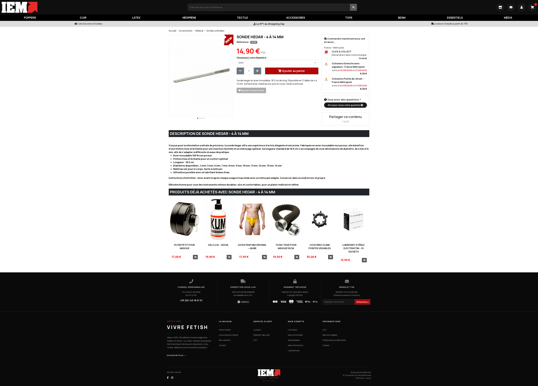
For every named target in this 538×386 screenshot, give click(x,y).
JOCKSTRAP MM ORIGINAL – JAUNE (252, 246)
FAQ (255, 340)
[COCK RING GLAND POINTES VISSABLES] (319, 219)
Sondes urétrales (215, 30)
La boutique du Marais (228, 335)
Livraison (257, 329)
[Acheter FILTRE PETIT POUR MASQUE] (195, 257)
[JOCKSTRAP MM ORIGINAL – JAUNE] (252, 219)
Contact (222, 345)
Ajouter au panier (293, 71)
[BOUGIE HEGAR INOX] (201, 75)
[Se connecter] (522, 7)
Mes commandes (295, 335)
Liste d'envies (294, 350)
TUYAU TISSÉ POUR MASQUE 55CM (285, 246)
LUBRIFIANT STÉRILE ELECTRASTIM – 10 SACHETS (353, 248)
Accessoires (185, 30)
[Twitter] (345, 121)
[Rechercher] (353, 7)
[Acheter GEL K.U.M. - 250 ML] (229, 257)
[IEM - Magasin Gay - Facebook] (168, 378)
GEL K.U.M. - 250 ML (218, 244)
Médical (199, 30)
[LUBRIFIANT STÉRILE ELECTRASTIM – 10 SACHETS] (353, 219)
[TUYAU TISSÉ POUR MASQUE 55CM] (286, 219)
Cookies (326, 345)
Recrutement (225, 340)
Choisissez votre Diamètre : (252, 57)
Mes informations (295, 345)
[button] (197, 118)
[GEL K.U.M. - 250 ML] (218, 219)
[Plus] (257, 71)
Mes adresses (294, 340)
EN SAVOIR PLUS (175, 355)
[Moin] (240, 71)
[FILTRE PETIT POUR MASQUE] (184, 219)
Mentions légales (330, 335)
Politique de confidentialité (334, 340)
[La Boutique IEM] (500, 7)
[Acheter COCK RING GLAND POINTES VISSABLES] (330, 257)
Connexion (292, 329)
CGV (324, 329)
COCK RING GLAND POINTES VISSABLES (320, 246)
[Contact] (511, 7)
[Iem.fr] (90, 7)
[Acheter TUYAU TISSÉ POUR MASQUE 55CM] (296, 257)
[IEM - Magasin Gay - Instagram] (172, 378)
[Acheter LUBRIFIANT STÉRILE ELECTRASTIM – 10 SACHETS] (364, 260)
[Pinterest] (348, 121)
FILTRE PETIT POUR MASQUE (184, 246)
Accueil (172, 30)
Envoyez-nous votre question (344, 105)
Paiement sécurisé (261, 335)
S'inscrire (362, 301)
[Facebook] (343, 121)
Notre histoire (225, 329)
